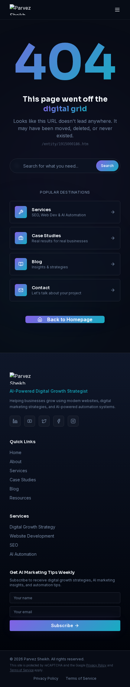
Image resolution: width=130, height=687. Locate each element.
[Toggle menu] (117, 10)
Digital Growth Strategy (32, 526)
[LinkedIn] (15, 421)
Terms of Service (22, 670)
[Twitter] (44, 421)
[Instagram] (73, 421)
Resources (20, 497)
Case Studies (23, 479)
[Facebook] (58, 421)
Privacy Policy (96, 665)
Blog (14, 488)
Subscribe (62, 625)
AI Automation (23, 554)
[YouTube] (29, 421)
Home (15, 452)
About (15, 461)
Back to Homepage (70, 319)
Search (107, 165)
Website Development (32, 535)
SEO (14, 545)
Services (18, 470)
